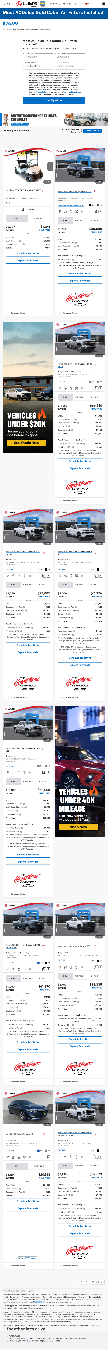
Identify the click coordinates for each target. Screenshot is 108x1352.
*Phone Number (63, 63)
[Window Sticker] (100, 211)
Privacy (39, 1338)
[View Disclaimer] (82, 211)
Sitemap (32, 1338)
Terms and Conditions (72, 92)
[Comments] (96, 211)
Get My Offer (54, 100)
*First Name (29, 53)
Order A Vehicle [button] (92, 131)
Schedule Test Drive (28, 253)
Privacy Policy (41, 92)
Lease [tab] (94, 220)
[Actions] (48, 191)
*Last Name (61, 53)
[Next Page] (86, 1282)
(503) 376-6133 (40, 1302)
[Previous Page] (81, 1282)
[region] (28, 242)
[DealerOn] (13, 1336)
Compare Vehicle (19, 313)
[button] (50, 166)
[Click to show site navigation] (104, 4)
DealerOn (24, 1338)
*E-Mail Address (30, 63)
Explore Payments (28, 261)
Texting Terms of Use (50, 1338)
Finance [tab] (39, 218)
